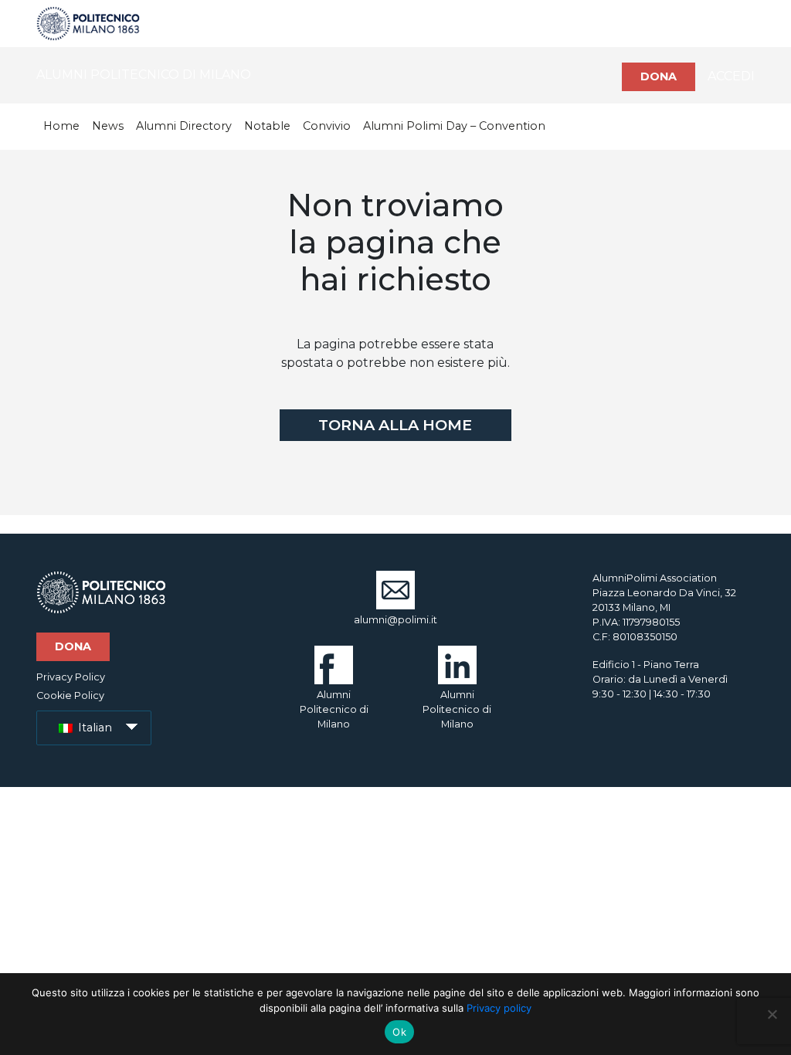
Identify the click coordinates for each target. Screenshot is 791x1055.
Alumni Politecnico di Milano (334, 709)
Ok (399, 1032)
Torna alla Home (395, 425)
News (108, 126)
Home (61, 126)
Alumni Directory (184, 126)
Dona (658, 76)
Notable (267, 126)
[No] (771, 1014)
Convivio (327, 126)
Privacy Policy (70, 677)
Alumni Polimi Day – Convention (454, 126)
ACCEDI (731, 76)
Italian (93, 727)
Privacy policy (499, 1008)
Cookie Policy (70, 695)
